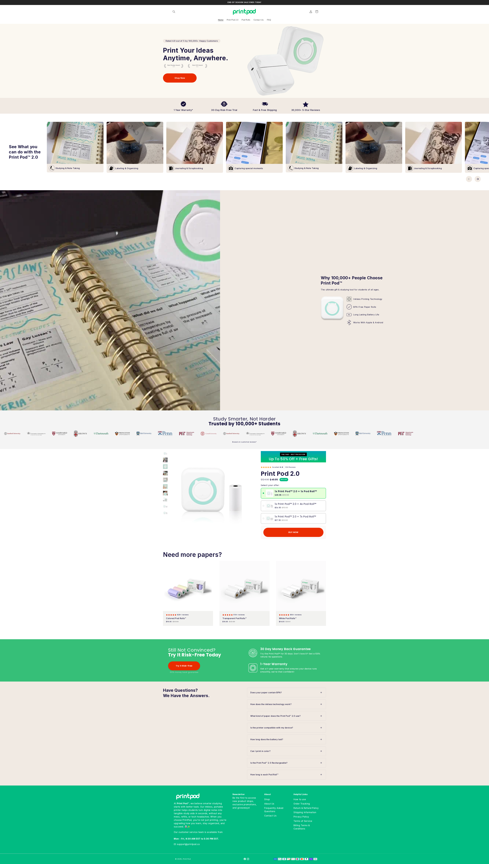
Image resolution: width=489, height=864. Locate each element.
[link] (180, 78)
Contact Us (270, 815)
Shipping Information (305, 812)
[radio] (263, 493)
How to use (300, 799)
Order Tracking (302, 803)
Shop (267, 799)
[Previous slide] (469, 179)
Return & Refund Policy (306, 808)
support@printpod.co (188, 844)
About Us (269, 803)
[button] (174, 12)
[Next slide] (478, 179)
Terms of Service (303, 821)
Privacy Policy (301, 816)
